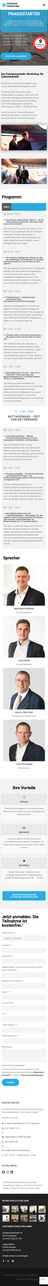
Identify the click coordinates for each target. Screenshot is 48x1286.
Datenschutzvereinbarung (13, 1065)
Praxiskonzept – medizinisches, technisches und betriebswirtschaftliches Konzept (19, 299)
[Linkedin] (11, 1172)
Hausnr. (5, 992)
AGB (43, 1279)
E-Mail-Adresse (9, 1025)
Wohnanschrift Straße (11, 981)
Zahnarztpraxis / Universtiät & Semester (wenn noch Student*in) (22, 968)
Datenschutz (33, 1279)
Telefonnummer (9, 1036)
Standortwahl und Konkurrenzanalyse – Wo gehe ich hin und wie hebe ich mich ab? (23, 337)
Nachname (6, 956)
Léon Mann (24, 660)
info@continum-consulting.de (15, 1256)
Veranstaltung (8, 933)
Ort (3, 1014)
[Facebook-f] (3, 1261)
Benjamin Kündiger (24, 609)
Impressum (21, 1279)
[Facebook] (3, 1172)
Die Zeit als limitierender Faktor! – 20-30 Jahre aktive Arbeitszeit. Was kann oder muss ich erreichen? (23, 222)
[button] (44, 5)
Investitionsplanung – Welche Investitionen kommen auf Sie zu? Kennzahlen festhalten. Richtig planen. (21, 438)
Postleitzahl (7, 1003)
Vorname (6, 945)
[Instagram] (7, 1172)
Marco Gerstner (24, 712)
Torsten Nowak (24, 764)
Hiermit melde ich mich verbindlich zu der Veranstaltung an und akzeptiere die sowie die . (23, 1072)
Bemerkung (7, 1047)
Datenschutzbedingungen (32, 1075)
